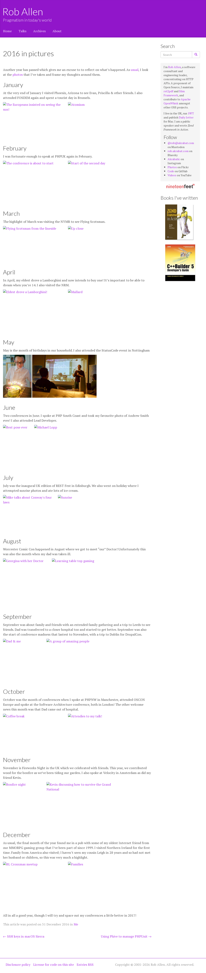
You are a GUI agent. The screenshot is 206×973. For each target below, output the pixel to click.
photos (17, 74)
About (57, 31)
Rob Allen (23, 11)
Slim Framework (174, 93)
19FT (191, 113)
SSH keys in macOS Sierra (23, 936)
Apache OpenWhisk (177, 101)
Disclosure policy (18, 964)
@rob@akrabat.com (181, 143)
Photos (172, 167)
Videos (172, 175)
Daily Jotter (186, 117)
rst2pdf (168, 91)
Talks (22, 31)
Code (171, 171)
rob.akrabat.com (178, 151)
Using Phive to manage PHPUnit (126, 936)
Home (7, 31)
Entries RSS (85, 964)
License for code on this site (53, 964)
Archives (39, 31)
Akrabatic (174, 159)
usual (134, 69)
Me (76, 924)
